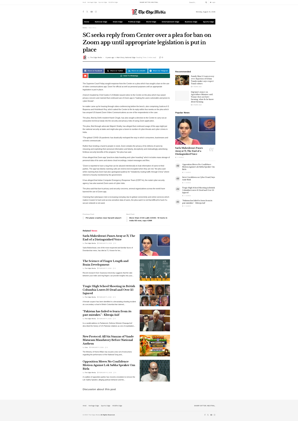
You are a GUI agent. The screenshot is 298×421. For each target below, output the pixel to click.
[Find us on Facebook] (83, 11)
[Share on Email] (85, 76)
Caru (86, 347)
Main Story (92, 28)
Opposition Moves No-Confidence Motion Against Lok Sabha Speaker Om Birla (109, 365)
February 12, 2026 (105, 243)
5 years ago (197, 86)
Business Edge (191, 22)
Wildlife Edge (113, 2)
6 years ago (110, 57)
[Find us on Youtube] (92, 11)
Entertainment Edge (170, 22)
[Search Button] (205, 2)
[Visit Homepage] (149, 11)
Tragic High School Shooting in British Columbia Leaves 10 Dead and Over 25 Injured (109, 290)
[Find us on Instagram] (96, 11)
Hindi (84, 2)
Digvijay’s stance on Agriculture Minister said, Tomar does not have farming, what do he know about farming (202, 97)
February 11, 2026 (105, 268)
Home (86, 22)
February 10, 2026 (105, 372)
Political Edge (134, 22)
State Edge (118, 22)
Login (213, 2)
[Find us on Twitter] (87, 11)
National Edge (101, 22)
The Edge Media (96, 57)
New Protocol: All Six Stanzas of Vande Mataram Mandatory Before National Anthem (108, 340)
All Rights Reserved (108, 415)
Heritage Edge (92, 2)
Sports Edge (102, 2)
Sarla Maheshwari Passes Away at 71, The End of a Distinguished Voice (189, 151)
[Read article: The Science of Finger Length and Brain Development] (155, 270)
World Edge (151, 22)
